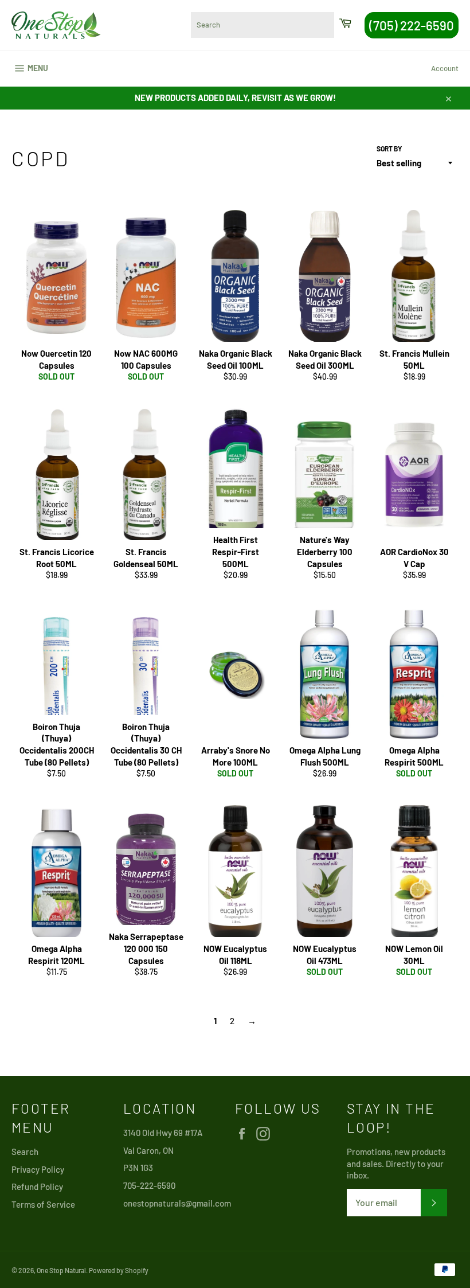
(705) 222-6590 (411, 25)
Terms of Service (43, 1204)
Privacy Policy (37, 1169)
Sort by (389, 149)
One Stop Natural (61, 1270)
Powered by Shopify (118, 1270)
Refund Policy (37, 1186)
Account (445, 68)
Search (24, 1151)
